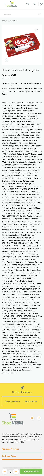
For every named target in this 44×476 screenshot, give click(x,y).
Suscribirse (31, 401)
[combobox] (22, 13)
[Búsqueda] (39, 14)
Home (4, 20)
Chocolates (12, 20)
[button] (4, 4)
